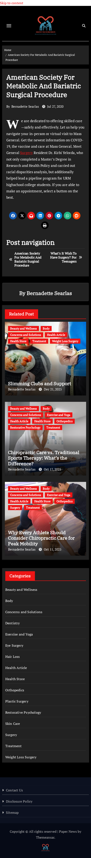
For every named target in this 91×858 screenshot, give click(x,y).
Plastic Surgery (16, 701)
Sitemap (12, 812)
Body (46, 328)
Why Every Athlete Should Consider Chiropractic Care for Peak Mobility (41, 538)
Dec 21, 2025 (53, 389)
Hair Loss (12, 656)
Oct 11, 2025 (52, 549)
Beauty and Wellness (23, 328)
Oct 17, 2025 (52, 469)
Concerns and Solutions (25, 335)
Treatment (39, 341)
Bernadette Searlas (25, 106)
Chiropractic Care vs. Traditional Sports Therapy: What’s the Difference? (43, 458)
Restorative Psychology (25, 427)
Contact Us (14, 790)
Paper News (68, 831)
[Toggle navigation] (8, 25)
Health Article (56, 335)
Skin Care (12, 723)
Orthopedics (65, 421)
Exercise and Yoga (58, 415)
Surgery (26, 152)
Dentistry (12, 623)
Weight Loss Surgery (65, 341)
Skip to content (11, 3)
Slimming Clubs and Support (39, 383)
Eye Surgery (14, 645)
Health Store (18, 341)
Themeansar (45, 837)
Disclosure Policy (19, 801)
